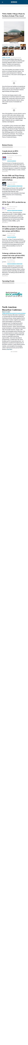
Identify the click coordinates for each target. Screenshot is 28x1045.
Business (13, 161)
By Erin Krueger (12, 206)
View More (15, 338)
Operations (19, 186)
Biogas (9, 161)
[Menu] (2, 2)
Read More (5, 171)
